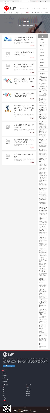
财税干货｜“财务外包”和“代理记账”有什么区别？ (43, 209)
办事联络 (42, 69)
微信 (4, 403)
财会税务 (42, 52)
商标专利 (42, 55)
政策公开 (42, 62)
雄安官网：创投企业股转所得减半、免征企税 (43, 99)
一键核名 (10, 12)
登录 (41, 1)
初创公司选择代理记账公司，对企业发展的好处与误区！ (43, 179)
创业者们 (42, 49)
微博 (4, 401)
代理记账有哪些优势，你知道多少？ (43, 190)
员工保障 (16, 12)
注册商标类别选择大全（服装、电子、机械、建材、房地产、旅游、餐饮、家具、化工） (43, 325)
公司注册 (42, 45)
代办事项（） (35, 1)
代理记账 (42, 39)
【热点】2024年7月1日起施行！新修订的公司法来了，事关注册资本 (43, 79)
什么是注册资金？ (42, 344)
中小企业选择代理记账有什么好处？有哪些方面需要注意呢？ (43, 228)
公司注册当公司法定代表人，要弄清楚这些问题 (43, 250)
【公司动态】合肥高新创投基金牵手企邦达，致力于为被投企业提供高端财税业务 (43, 303)
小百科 (27, 12)
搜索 (28, 1)
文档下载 (42, 65)
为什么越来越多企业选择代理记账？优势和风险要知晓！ (43, 239)
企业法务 (42, 59)
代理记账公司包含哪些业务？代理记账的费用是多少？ (43, 109)
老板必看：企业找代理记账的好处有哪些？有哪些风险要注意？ (43, 116)
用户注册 (44, 1)
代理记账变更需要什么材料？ (43, 122)
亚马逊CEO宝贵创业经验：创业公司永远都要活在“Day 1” (43, 280)
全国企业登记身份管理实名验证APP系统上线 (43, 270)
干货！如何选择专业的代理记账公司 (43, 218)
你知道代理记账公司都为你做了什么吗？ (43, 141)
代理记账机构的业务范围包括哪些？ (43, 150)
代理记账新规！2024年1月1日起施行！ (43, 90)
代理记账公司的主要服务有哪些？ (43, 199)
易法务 (22, 12)
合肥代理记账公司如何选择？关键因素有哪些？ (43, 131)
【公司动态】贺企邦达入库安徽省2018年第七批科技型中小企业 (43, 291)
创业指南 (42, 42)
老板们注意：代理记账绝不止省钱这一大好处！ (43, 160)
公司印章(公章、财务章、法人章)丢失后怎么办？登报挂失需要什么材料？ (43, 312)
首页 (5, 12)
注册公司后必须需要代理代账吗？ (43, 169)
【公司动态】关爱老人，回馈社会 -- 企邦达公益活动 (43, 259)
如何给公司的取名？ (43, 336)
